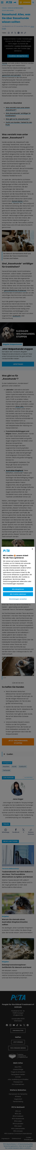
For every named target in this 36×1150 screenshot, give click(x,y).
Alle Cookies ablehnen (18, 594)
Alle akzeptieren (18, 589)
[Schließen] (32, 549)
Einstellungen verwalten (18, 599)
